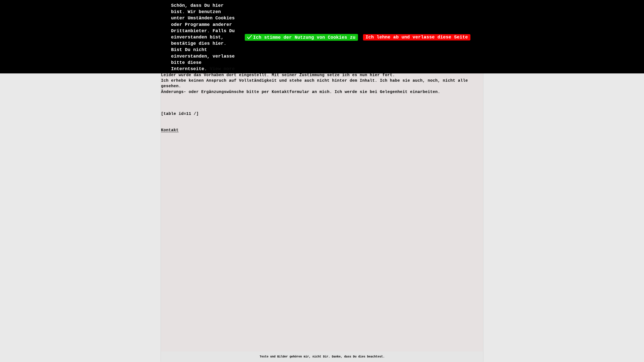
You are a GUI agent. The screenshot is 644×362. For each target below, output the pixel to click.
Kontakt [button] (170, 130)
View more (222, 68)
